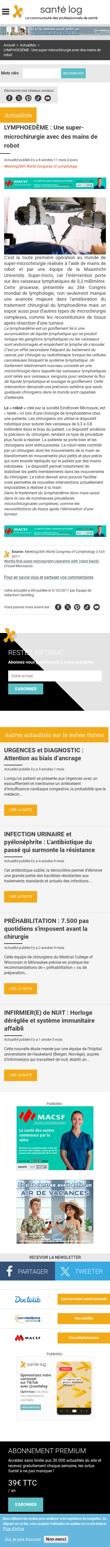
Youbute (48, 97)
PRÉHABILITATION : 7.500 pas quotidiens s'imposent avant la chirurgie (46, 928)
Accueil (9, 45)
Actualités (28, 45)
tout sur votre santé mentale (84, 1299)
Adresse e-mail (22, 667)
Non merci (56, 1539)
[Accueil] (18, 12)
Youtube (96, 606)
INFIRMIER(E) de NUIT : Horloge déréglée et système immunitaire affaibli (49, 1020)
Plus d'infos (13, 1528)
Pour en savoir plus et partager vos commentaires (48, 577)
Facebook (9, 97)
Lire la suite (20, 810)
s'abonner (26, 1504)
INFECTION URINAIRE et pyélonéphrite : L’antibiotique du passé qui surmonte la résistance (49, 842)
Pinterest (28, 97)
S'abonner (26, 689)
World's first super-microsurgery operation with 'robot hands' (51, 561)
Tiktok (38, 97)
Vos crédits (84, 1318)
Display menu (5, 11)
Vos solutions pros (84, 1338)
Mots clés (10, 73)
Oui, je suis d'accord (23, 1539)
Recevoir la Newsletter (55, 1257)
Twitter (19, 97)
